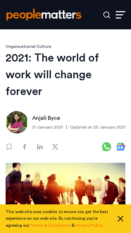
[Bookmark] (9, 146)
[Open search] (106, 15)
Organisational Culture (28, 46)
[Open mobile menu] (120, 15)
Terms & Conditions (50, 225)
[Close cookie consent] (120, 219)
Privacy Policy (89, 225)
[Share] (24, 146)
